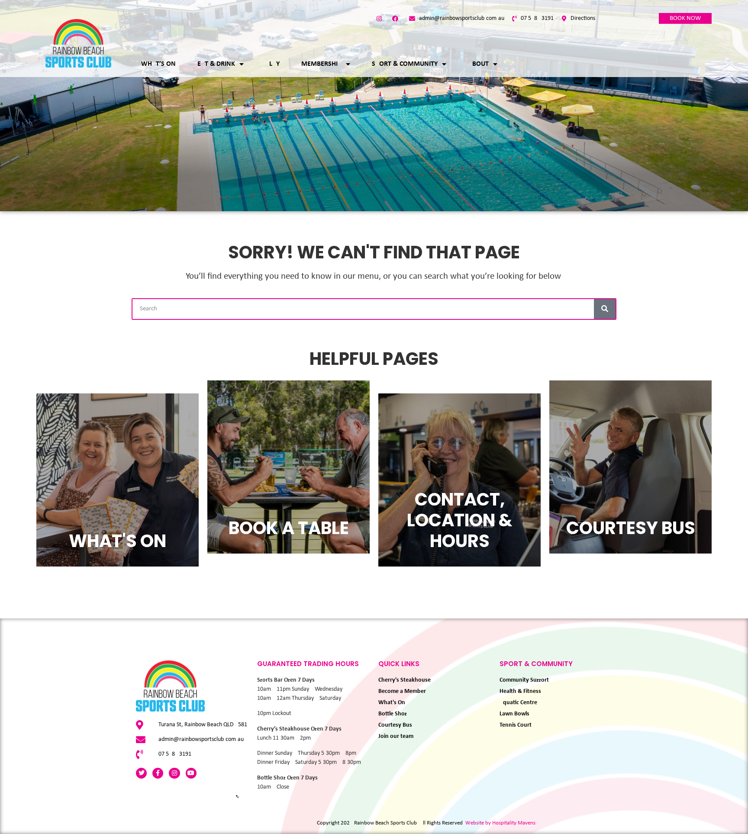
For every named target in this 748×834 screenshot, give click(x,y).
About (478, 64)
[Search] (605, 309)
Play (272, 64)
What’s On (158, 64)
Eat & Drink (216, 64)
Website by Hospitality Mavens (500, 823)
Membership (321, 64)
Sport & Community (405, 64)
